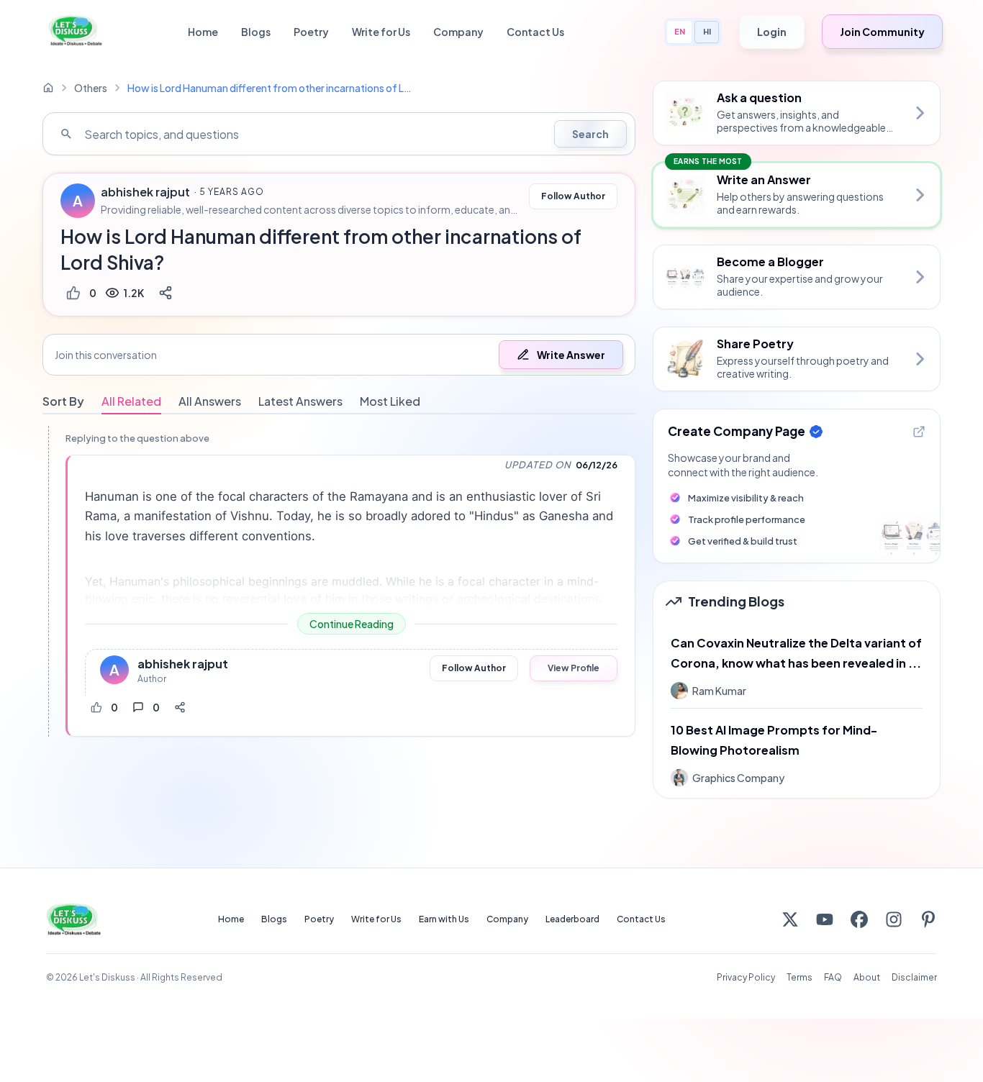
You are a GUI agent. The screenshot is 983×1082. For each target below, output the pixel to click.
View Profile (573, 668)
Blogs (256, 31)
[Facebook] (859, 919)
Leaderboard (572, 919)
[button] (338, 355)
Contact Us (535, 31)
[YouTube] (824, 919)
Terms (799, 977)
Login (772, 31)
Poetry (311, 31)
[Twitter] (790, 919)
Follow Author (573, 196)
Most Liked (390, 401)
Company (458, 31)
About (866, 977)
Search (590, 133)
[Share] (165, 293)
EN (679, 31)
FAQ (833, 977)
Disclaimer (914, 977)
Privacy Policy (746, 977)
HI (707, 31)
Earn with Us (444, 919)
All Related (131, 401)
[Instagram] (893, 919)
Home (203, 31)
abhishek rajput (145, 192)
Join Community (882, 31)
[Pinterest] (928, 919)
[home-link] (48, 88)
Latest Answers (300, 401)
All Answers (209, 401)
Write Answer (571, 354)
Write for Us (381, 31)
